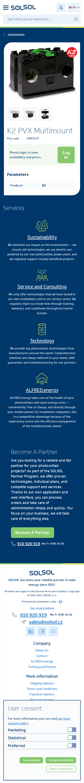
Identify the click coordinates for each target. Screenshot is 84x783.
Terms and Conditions (42, 689)
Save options (31, 760)
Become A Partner (32, 532)
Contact (42, 656)
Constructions (16, 34)
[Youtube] (53, 631)
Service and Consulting (42, 286)
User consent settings (42, 608)
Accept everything (61, 760)
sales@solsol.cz (46, 622)
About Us (42, 650)
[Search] (76, 19)
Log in (66, 155)
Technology (42, 340)
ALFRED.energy (42, 390)
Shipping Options (42, 683)
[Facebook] (42, 631)
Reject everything (61, 769)
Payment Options (42, 694)
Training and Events (42, 667)
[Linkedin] (31, 631)
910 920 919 (28, 544)
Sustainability (42, 237)
